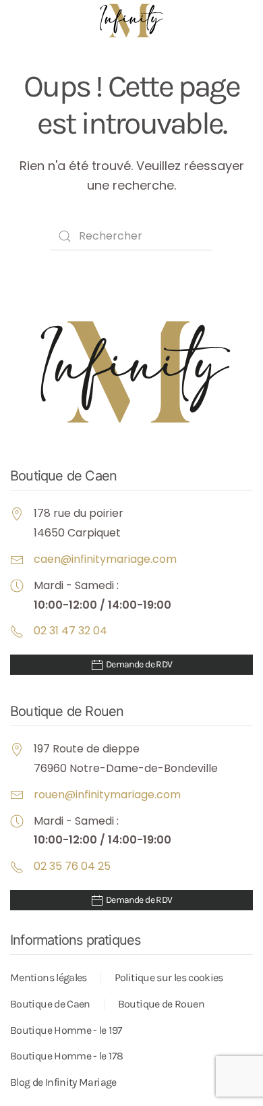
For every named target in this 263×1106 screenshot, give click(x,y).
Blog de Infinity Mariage (63, 1082)
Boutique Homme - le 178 (66, 1055)
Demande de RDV (138, 664)
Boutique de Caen (50, 1003)
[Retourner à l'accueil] (131, 20)
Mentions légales (48, 977)
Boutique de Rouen (161, 1003)
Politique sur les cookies (169, 977)
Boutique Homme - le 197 (66, 1030)
